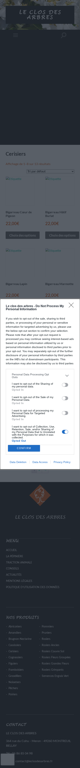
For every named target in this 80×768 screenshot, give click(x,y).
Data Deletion (18, 462)
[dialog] (40, 384)
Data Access (40, 462)
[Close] (72, 306)
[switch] (65, 385)
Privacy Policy (62, 462)
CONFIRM (24, 448)
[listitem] (40, 375)
